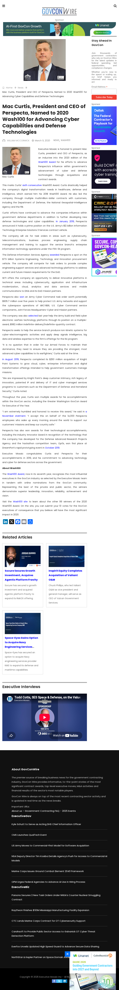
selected (33, 315)
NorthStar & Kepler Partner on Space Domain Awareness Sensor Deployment (56, 957)
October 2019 (52, 447)
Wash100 (65, 140)
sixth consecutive (32, 185)
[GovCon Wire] (59, 11)
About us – (18, 811)
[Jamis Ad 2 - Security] (104, 257)
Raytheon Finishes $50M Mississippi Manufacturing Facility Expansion (50, 910)
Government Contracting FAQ (42, 811)
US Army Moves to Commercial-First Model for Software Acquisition (50, 845)
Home (9, 87)
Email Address (99, 86)
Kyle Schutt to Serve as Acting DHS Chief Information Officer (46, 824)
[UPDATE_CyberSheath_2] (104, 213)
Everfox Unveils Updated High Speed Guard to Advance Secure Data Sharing (55, 946)
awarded (54, 254)
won (22, 296)
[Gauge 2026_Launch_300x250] (92, 970)
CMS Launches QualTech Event (29, 834)
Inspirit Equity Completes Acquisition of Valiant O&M (65, 575)
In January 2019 (65, 221)
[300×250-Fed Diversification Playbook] (104, 125)
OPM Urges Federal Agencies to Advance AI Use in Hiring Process (48, 881)
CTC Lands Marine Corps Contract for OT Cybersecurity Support (49, 920)
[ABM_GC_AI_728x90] (59, 29)
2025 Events (69, 811)
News (20, 87)
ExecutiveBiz (20, 887)
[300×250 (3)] (104, 169)
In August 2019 (10, 359)
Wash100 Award (47, 162)
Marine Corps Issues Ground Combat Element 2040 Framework (48, 871)
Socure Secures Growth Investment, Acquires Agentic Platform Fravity (21, 575)
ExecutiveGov (21, 816)
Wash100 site (20, 501)
